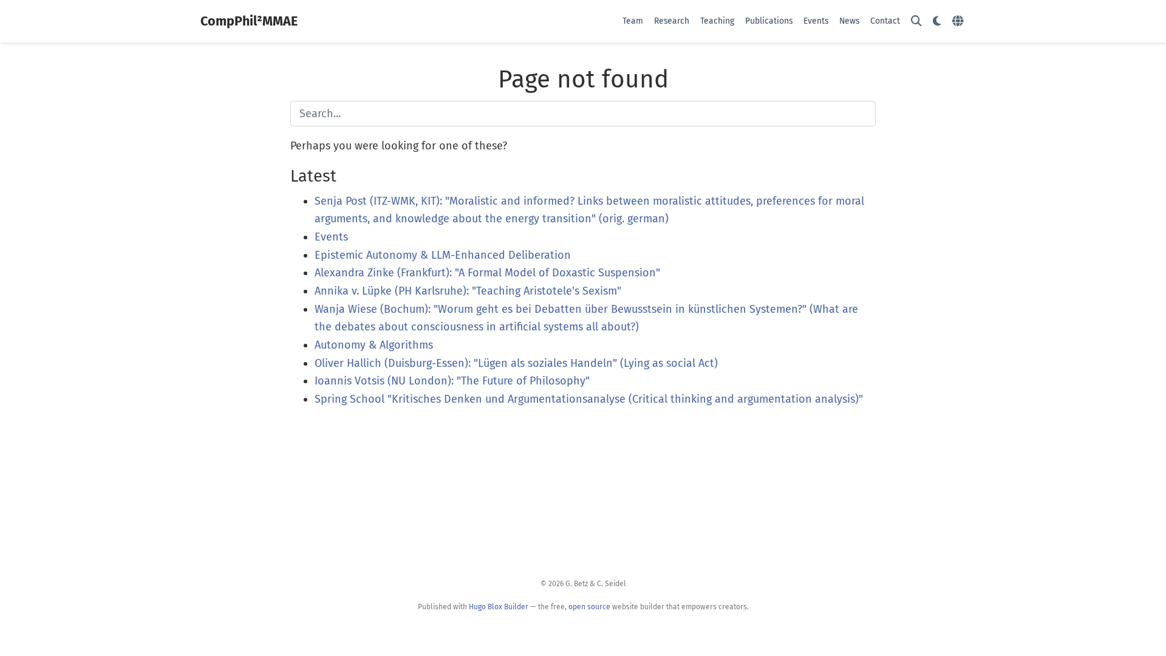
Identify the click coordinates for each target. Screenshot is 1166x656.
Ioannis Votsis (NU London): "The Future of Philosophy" (452, 381)
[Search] (916, 22)
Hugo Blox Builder (498, 607)
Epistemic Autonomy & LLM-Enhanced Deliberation (443, 255)
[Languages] (959, 22)
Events (331, 237)
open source (589, 607)
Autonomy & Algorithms (374, 345)
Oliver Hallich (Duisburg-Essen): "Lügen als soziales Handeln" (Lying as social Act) (516, 363)
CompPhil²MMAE (249, 21)
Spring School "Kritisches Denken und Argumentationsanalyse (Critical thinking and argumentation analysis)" (589, 399)
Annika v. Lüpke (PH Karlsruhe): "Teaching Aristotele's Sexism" (468, 291)
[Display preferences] (937, 22)
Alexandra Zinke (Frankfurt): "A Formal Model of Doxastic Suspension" (487, 272)
